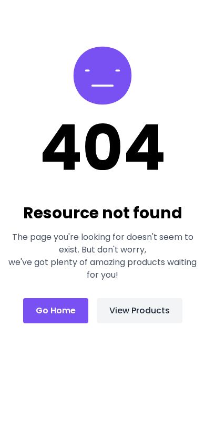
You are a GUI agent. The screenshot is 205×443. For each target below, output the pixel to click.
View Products (139, 310)
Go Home (56, 310)
